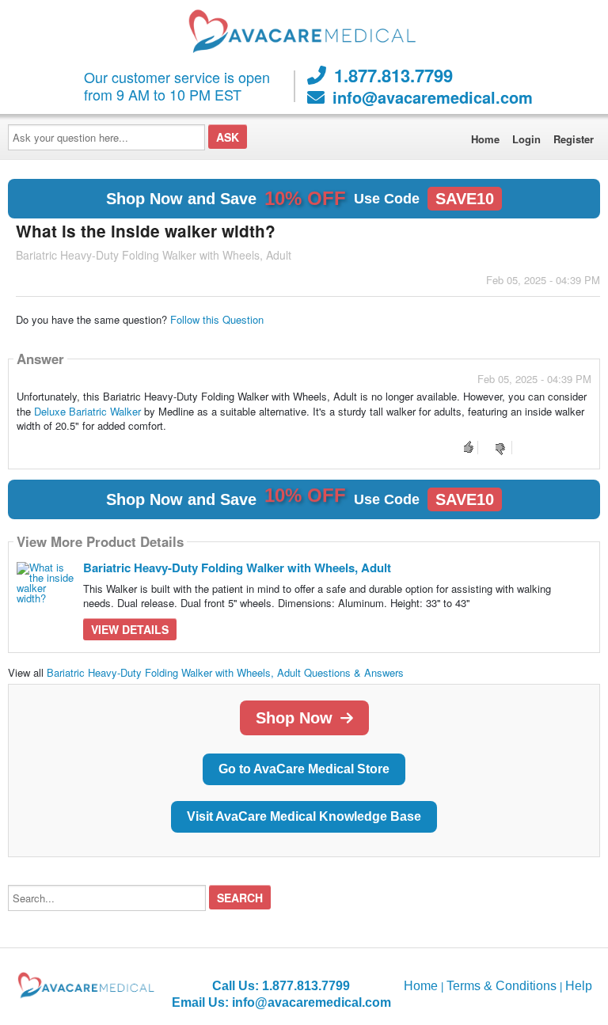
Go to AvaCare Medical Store (304, 769)
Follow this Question (217, 319)
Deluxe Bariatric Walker (87, 411)
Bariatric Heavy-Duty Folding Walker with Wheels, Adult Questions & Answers (225, 672)
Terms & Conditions (501, 986)
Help (578, 986)
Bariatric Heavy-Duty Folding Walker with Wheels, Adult (237, 567)
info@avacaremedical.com (432, 97)
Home (485, 138)
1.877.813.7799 (393, 75)
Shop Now (294, 718)
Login (526, 138)
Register (573, 138)
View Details (130, 629)
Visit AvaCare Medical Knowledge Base (304, 816)
